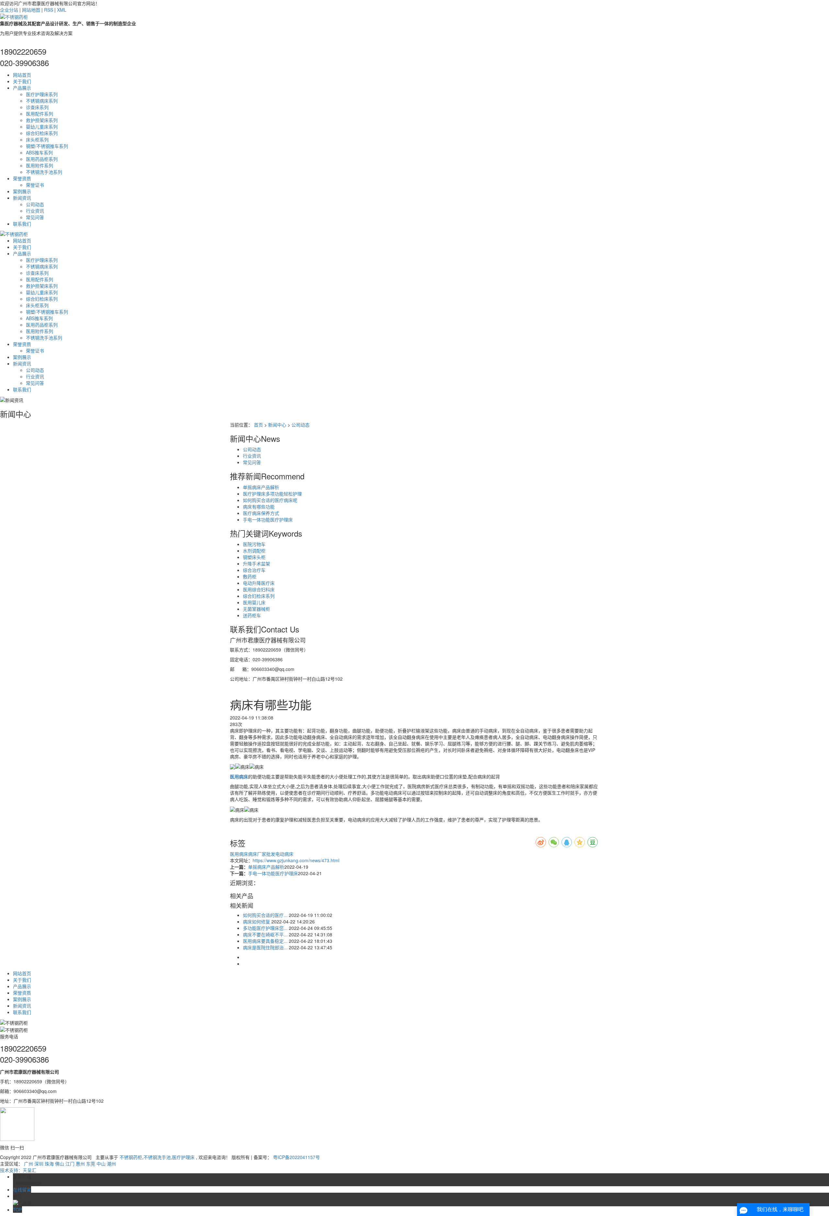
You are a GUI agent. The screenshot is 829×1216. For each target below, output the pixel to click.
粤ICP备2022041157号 (296, 1157)
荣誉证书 (35, 185)
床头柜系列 (37, 139)
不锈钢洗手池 (157, 1157)
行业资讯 (35, 210)
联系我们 (22, 223)
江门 (69, 1163)
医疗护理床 (183, 1157)
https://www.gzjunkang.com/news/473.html (296, 860)
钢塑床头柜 (254, 557)
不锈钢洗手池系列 (44, 172)
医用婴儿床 (254, 602)
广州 (28, 1163)
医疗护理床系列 (42, 94)
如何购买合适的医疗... (265, 915)
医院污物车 (254, 544)
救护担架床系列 (42, 120)
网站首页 (22, 75)
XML (61, 9)
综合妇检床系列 (42, 133)
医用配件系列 (39, 113)
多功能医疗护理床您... (265, 928)
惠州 (80, 1163)
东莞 (90, 1163)
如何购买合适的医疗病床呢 (270, 500)
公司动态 (35, 204)
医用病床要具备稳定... (265, 941)
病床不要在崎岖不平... (265, 934)
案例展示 (22, 191)
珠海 (49, 1163)
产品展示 (22, 87)
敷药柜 (249, 576)
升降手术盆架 (256, 563)
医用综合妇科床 (259, 589)
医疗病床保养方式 (261, 513)
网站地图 (31, 9)
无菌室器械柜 (256, 609)
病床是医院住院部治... (265, 947)
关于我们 (22, 81)
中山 (101, 1163)
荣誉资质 (22, 178)
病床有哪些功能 (259, 506)
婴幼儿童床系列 (42, 126)
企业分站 (9, 9)
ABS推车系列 (39, 152)
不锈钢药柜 (130, 1157)
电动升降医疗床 (259, 583)
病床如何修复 (256, 921)
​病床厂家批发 (261, 854)
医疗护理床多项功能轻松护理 (272, 493)
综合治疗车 (254, 570)
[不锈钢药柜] (14, 16)
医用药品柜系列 (42, 159)
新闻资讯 (22, 198)
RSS (48, 9)
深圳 (38, 1163)
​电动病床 (284, 854)
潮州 (111, 1163)
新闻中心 (277, 424)
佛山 (59, 1163)
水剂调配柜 (254, 550)
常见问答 (35, 217)
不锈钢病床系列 (42, 100)
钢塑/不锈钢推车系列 (47, 146)
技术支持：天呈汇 (18, 1170)
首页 (258, 424)
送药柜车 (252, 615)
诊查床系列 (37, 107)
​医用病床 (239, 854)
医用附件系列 (39, 165)
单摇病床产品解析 (261, 487)
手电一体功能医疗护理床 (268, 519)
